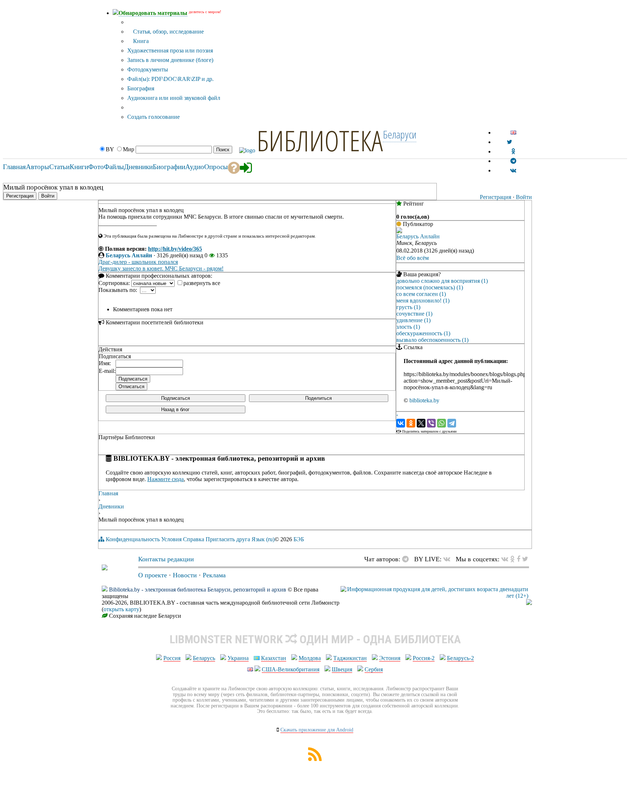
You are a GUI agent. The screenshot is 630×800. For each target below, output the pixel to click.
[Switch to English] (513, 132)
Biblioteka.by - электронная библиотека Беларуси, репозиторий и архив (197, 589)
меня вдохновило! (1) (423, 300)
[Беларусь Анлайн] (399, 231)
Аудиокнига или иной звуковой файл (173, 98)
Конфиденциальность (133, 539)
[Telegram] (451, 423)
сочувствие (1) (414, 314)
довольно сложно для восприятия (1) (442, 281)
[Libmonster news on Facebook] (518, 559)
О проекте (152, 575)
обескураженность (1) (423, 333)
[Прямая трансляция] (448, 559)
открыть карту (121, 609)
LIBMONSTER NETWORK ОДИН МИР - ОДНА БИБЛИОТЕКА (315, 639)
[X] (421, 423)
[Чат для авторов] (407, 559)
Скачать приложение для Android (316, 730)
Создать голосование (153, 117)
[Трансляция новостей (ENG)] (509, 142)
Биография (140, 88)
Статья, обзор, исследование (168, 31)
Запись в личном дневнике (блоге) (170, 60)
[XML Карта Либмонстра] (315, 759)
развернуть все (201, 283)
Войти (524, 197)
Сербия (374, 669)
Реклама (214, 575)
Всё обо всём (412, 258)
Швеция (342, 669)
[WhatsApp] (441, 423)
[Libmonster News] (525, 559)
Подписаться (175, 398)
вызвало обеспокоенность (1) (432, 340)
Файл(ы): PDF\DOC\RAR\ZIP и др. (170, 79)
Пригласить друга (228, 539)
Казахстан (273, 658)
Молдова (310, 658)
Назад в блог (175, 409)
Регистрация (495, 197)
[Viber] (431, 423)
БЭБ (298, 539)
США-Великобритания (290, 669)
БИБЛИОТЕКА (320, 140)
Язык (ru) (263, 539)
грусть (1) (408, 307)
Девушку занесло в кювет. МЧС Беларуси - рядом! (160, 268)
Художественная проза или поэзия (170, 50)
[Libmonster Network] (434, 596)
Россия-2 (424, 658)
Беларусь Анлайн (129, 255)
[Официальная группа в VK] (513, 170)
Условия (171, 539)
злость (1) (408, 327)
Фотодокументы (147, 69)
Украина (238, 658)
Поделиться (318, 398)
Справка (193, 539)
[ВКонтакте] (400, 423)
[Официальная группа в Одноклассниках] (513, 151)
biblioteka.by (424, 400)
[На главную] (105, 568)
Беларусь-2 (460, 658)
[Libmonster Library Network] (529, 603)
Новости (185, 575)
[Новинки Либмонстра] (512, 559)
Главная (108, 493)
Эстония (389, 658)
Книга (140, 41)
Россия (171, 658)
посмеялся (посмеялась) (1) (429, 287)
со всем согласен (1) (421, 294)
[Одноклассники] (411, 423)
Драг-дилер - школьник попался (138, 262)
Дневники (111, 506)
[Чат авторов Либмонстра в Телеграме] (513, 161)
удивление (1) (413, 320)
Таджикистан (350, 658)
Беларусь (204, 658)
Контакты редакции (166, 559)
